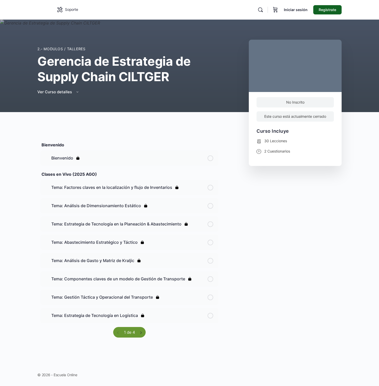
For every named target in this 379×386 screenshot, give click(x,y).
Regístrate (327, 9)
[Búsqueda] (260, 10)
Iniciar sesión (296, 9)
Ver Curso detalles (55, 91)
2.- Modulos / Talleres (61, 49)
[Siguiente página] (141, 332)
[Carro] (275, 10)
